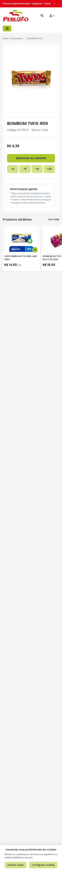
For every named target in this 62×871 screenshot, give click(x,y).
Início (5, 38)
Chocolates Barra (19, 38)
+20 (49, 169)
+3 (12, 169)
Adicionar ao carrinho (31, 158)
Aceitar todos (15, 865)
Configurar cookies (43, 865)
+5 (25, 169)
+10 (37, 169)
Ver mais (53, 219)
